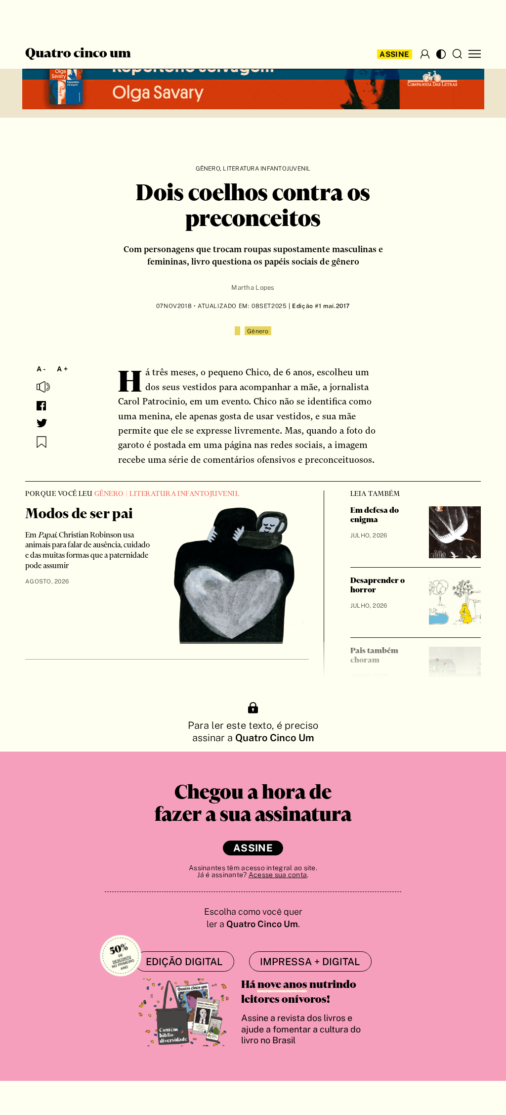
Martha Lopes (252, 287)
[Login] (425, 54)
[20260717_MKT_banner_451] (253, 80)
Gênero (208, 168)
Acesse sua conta (278, 875)
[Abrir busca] (457, 54)
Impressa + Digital (310, 962)
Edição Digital (184, 962)
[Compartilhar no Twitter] (42, 423)
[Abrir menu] (474, 54)
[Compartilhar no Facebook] (41, 405)
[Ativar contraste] (441, 54)
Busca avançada (38, 17)
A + (62, 369)
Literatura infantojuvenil (266, 168)
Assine (394, 54)
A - (41, 369)
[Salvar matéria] (41, 442)
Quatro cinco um (78, 53)
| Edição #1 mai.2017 (318, 306)
